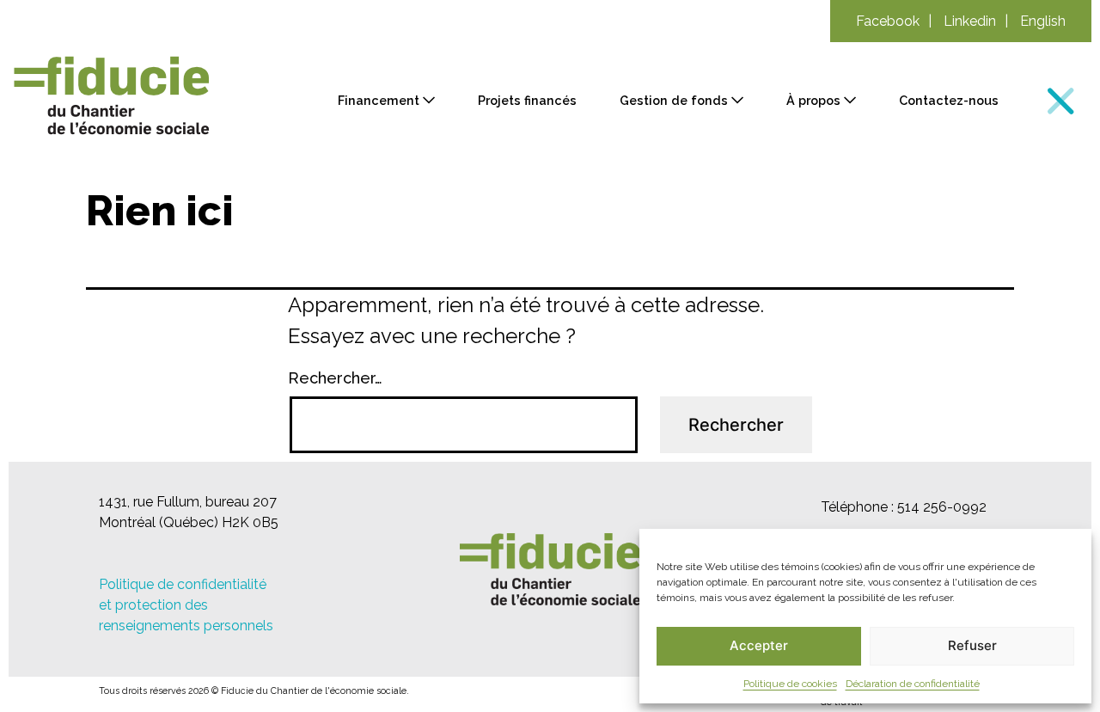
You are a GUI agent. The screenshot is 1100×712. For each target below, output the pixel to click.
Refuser (972, 645)
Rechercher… (335, 378)
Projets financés (527, 100)
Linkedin (970, 21)
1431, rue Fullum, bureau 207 (188, 502)
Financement (378, 100)
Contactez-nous (949, 100)
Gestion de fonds (674, 100)
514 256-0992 (942, 507)
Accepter (759, 645)
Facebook (888, 21)
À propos (813, 100)
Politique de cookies (790, 684)
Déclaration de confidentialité (913, 684)
